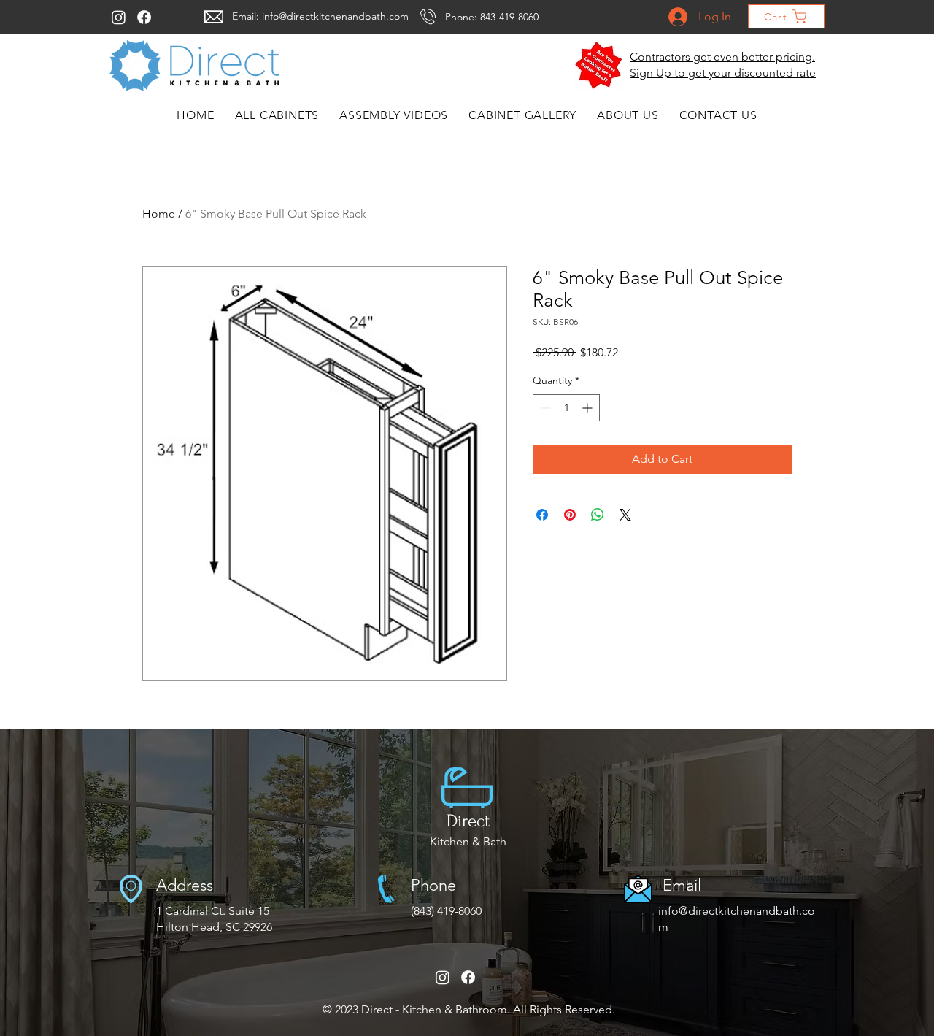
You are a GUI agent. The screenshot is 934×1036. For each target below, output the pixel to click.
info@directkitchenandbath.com (335, 16)
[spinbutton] (566, 408)
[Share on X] (625, 514)
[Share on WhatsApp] (597, 514)
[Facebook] (144, 17)
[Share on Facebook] (542, 514)
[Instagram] (118, 17)
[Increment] (588, 408)
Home (158, 213)
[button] (599, 65)
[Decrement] (544, 408)
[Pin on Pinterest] (570, 514)
